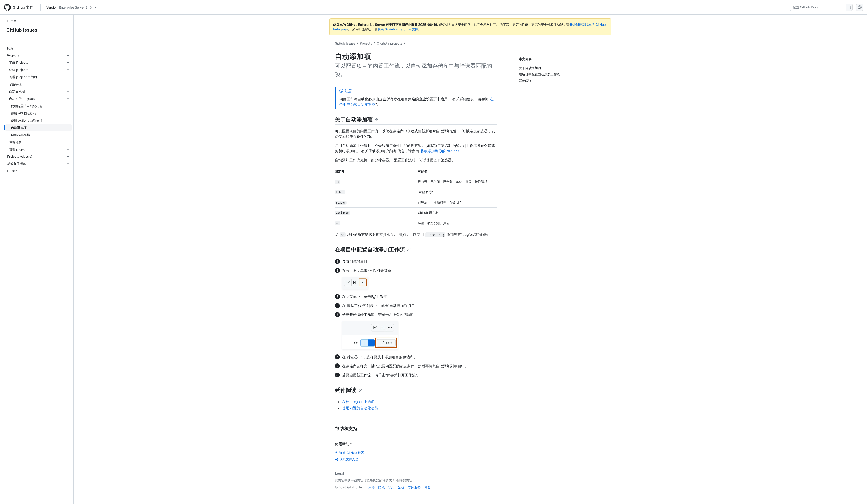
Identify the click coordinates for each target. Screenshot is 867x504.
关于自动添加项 (354, 119)
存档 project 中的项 (358, 401)
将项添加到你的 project (439, 151)
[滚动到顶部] (857, 494)
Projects (366, 43)
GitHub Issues (21, 30)
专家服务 (414, 487)
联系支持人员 (348, 459)
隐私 (381, 487)
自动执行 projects (389, 43)
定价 (401, 487)
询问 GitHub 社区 (351, 453)
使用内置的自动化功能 (360, 408)
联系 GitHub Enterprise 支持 (398, 29)
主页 (13, 21)
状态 (391, 487)
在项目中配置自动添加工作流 (370, 249)
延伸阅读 (346, 390)
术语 (371, 487)
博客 (427, 487)
